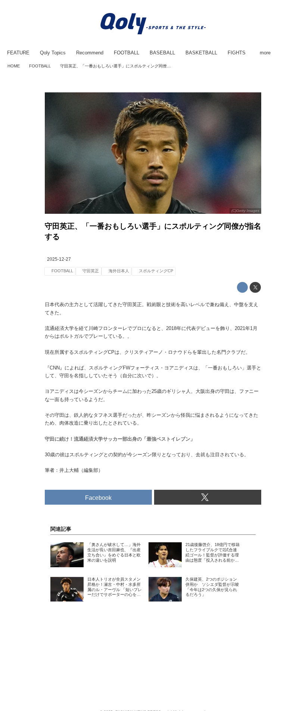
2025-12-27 (59, 259)
